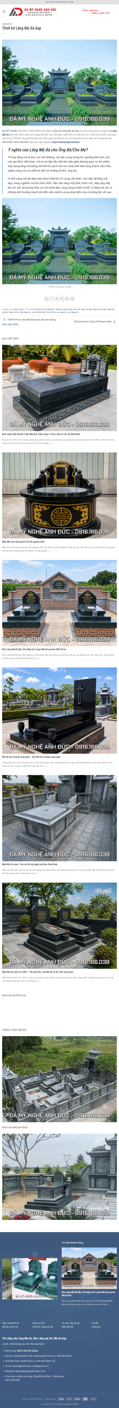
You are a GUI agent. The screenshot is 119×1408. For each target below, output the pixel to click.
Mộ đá (44, 150)
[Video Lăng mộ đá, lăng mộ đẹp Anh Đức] (59, 1079)
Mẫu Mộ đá (67, 1327)
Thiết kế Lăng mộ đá (42, 1327)
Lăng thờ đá (38, 1323)
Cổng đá (95, 1327)
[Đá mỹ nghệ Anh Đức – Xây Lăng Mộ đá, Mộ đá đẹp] (61, 11)
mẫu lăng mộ (25, 312)
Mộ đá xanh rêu (10, 1327)
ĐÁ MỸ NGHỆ (9, 131)
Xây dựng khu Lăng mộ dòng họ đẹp (93, 321)
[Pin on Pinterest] (67, 299)
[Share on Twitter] (56, 299)
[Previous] (7, 1279)
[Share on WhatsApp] (46, 299)
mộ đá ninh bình (38, 312)
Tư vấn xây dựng (70, 1323)
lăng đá (59, 309)
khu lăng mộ (38, 309)
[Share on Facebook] (51, 299)
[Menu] (4, 11)
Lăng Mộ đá (25, 1338)
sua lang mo (61, 312)
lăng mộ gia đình (100, 309)
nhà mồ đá (50, 312)
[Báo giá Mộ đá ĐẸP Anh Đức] (59, 1176)
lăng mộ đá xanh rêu (71, 309)
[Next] (52, 1279)
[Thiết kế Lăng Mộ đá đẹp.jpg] (59, 241)
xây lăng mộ (73, 312)
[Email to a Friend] (62, 299)
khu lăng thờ (49, 309)
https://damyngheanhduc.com (30, 1371)
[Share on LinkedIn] (72, 299)
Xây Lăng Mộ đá (10, 1323)
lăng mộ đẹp (86, 309)
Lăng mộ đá (7, 24)
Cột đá (94, 1323)
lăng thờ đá (14, 312)
